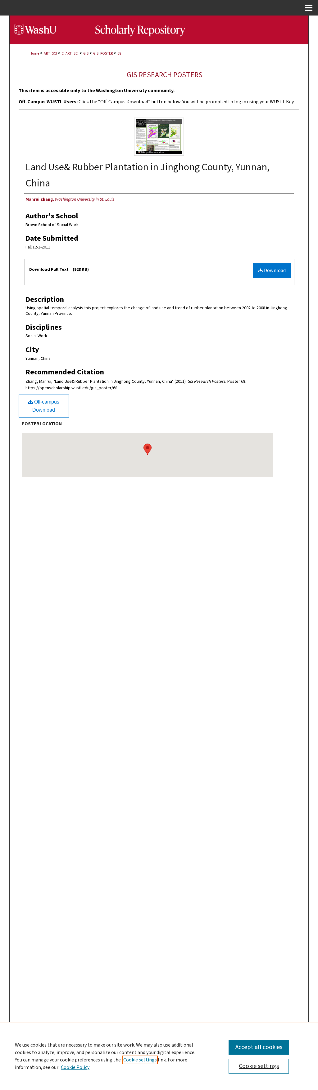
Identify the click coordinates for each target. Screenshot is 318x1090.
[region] (159, 1056)
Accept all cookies (258, 1047)
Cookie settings (140, 1059)
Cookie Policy (75, 1067)
